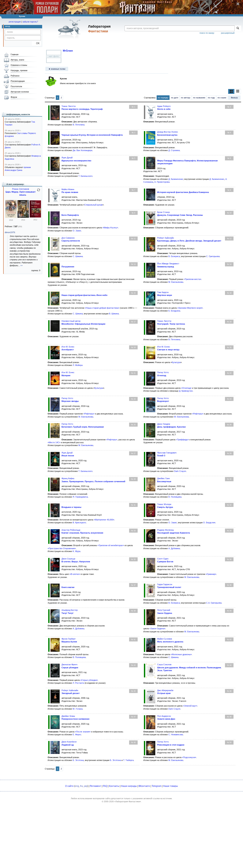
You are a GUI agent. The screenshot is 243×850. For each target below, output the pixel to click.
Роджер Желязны (165, 530)
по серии (222, 97)
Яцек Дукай (67, 157)
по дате (174, 97)
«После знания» (83, 732)
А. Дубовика (174, 548)
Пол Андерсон (164, 716)
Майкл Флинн (68, 189)
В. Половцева (174, 497)
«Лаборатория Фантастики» (127, 801)
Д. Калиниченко (175, 179)
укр (85, 786)
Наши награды (129, 786)
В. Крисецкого (79, 522)
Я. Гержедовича (80, 497)
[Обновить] (38, 191)
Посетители (16, 86)
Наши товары (170, 786)
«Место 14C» (54, 442)
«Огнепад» (186, 388)
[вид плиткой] (231, 91)
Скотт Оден (162, 559)
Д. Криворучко (186, 391)
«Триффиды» (182, 439)
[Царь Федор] (35, 217)
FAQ (105, 786)
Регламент (95, 786)
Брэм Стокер (163, 212)
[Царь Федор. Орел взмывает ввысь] (11, 217)
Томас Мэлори (164, 504)
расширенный (227, 33)
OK (36, 43)
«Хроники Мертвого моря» (190, 308)
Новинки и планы (19, 65)
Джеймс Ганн (163, 478)
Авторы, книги (17, 60)
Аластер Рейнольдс (71, 530)
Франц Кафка (68, 478)
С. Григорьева (213, 256)
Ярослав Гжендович (167, 453)
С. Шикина (78, 256)
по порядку (163, 97)
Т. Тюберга (128, 760)
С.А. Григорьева (214, 603)
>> (21, 265)
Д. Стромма (174, 150)
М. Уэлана (78, 709)
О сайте (69, 786)
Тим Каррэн (163, 292)
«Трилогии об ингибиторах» (111, 545)
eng (77, 786)
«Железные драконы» (181, 654)
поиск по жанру (207, 33)
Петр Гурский (163, 610)
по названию (199, 97)
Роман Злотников (20, 189)
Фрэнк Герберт (69, 639)
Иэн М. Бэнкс (68, 347)
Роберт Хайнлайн (165, 238)
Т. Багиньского (85, 176)
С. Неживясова (175, 734)
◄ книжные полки (56, 69)
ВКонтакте (144, 786)
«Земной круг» (190, 706)
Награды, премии (19, 70)
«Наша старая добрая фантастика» (102, 308)
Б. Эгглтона (78, 760)
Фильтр (234, 97)
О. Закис (77, 230)
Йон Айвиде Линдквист (168, 263)
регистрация (15, 22)
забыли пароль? (30, 22)
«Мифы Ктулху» (110, 227)
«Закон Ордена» (157, 628)
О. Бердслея (209, 522)
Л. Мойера (78, 365)
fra (81, 786)
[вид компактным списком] (237, 91)
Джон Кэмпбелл (69, 742)
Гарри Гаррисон (164, 584)
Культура (176, 362)
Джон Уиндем (163, 424)
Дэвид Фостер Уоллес (167, 132)
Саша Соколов (164, 664)
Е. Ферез (77, 734)
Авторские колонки (20, 92)
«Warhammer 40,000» (104, 520)
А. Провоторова (162, 182)
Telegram (156, 786)
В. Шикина (114, 313)
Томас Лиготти (69, 106)
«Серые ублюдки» (89, 680)
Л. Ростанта (78, 683)
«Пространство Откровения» (62, 548)
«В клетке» (75, 574)
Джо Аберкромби (165, 690)
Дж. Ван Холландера (82, 150)
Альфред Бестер (70, 610)
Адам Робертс (164, 106)
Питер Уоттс (163, 372)
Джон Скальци (68, 559)
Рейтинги (15, 76)
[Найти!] (237, 28)
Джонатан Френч (69, 664)
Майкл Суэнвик (164, 639)
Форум (14, 97)
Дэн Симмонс (68, 238)
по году (211, 97)
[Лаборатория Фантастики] (70, 28)
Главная (14, 54)
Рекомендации (18, 81)
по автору (185, 97)
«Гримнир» (211, 574)
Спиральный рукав (93, 205)
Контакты (114, 786)
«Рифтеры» (89, 414)
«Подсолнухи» (189, 757)
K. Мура (76, 551)
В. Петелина (78, 124)
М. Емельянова (175, 282)
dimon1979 (10, 232)
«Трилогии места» (192, 279)
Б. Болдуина (174, 311)
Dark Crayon (180, 471)
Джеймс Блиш (68, 716)
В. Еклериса (174, 256)
